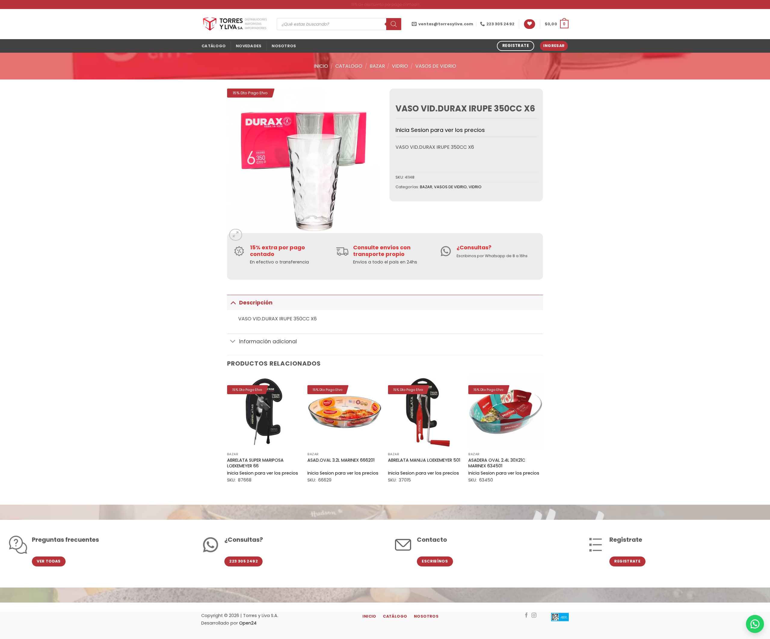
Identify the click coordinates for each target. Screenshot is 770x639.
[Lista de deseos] (529, 24)
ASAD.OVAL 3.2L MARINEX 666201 (340, 460)
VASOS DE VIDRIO (435, 66)
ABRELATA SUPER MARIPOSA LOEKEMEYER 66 (255, 463)
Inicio (321, 66)
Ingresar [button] (554, 45)
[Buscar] (393, 24)
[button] (556, 24)
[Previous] (227, 434)
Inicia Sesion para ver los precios (440, 130)
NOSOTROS (284, 46)
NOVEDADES (248, 46)
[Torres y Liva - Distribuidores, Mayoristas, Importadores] (235, 24)
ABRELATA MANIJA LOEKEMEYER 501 (424, 460)
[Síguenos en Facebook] (526, 615)
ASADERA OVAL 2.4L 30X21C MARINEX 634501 (496, 463)
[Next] (542, 434)
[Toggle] (233, 302)
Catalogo (348, 66)
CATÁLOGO (214, 46)
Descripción (256, 302)
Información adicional (268, 341)
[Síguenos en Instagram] (534, 615)
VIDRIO (400, 66)
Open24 (248, 623)
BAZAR (377, 66)
